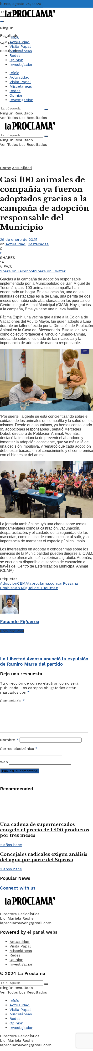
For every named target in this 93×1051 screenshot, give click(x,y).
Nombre (9, 740)
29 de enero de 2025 (18, 239)
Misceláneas (21, 51)
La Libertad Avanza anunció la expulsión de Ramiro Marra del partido (44, 661)
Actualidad (20, 42)
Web (4, 762)
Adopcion (8, 583)
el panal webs (42, 932)
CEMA (22, 583)
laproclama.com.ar (45, 583)
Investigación (21, 64)
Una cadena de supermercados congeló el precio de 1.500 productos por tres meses (44, 830)
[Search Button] (2, 21)
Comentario (12, 700)
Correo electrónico (18, 748)
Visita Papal (20, 46)
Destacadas (38, 244)
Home (5, 168)
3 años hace (11, 869)
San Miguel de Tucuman (35, 588)
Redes (15, 55)
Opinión (16, 60)
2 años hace (11, 845)
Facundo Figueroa (19, 621)
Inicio (14, 37)
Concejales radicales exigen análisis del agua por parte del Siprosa (43, 857)
